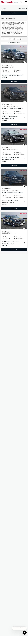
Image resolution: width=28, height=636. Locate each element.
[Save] (24, 62)
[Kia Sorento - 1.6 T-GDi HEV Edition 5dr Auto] (14, 93)
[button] (13, 39)
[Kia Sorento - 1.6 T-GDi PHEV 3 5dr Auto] (14, 220)
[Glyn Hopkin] (7, 2)
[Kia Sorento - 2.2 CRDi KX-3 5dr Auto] (14, 54)
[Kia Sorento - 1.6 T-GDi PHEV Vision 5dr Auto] (14, 177)
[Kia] (16, 2)
